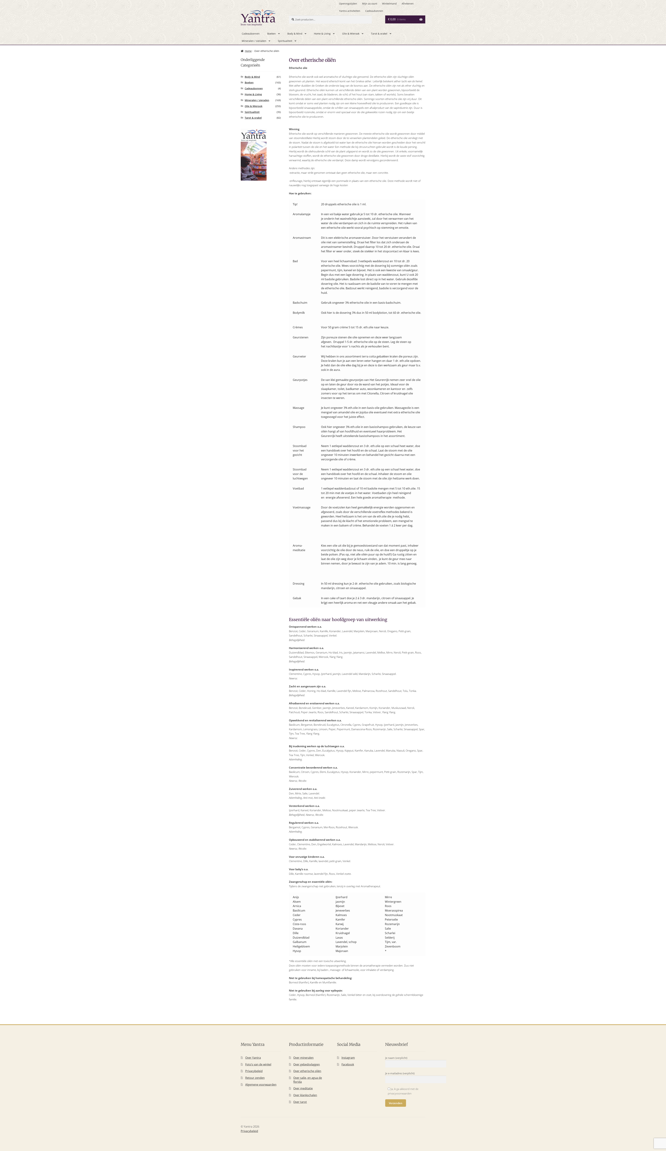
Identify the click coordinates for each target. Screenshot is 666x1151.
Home (248, 51)
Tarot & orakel (379, 33)
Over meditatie (303, 1088)
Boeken (271, 33)
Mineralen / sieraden (254, 41)
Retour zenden (255, 1078)
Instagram (348, 1058)
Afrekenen (408, 3)
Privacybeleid (254, 1071)
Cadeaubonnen (374, 10)
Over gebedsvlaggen (306, 1064)
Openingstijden (348, 3)
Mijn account (369, 3)
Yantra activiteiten (349, 10)
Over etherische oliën (307, 1071)
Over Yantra (253, 1058)
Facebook (347, 1064)
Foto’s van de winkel (258, 1064)
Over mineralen (303, 1058)
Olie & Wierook (350, 33)
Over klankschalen (305, 1095)
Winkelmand (389, 3)
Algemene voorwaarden (260, 1084)
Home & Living (322, 33)
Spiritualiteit (285, 41)
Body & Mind (294, 33)
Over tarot (300, 1102)
